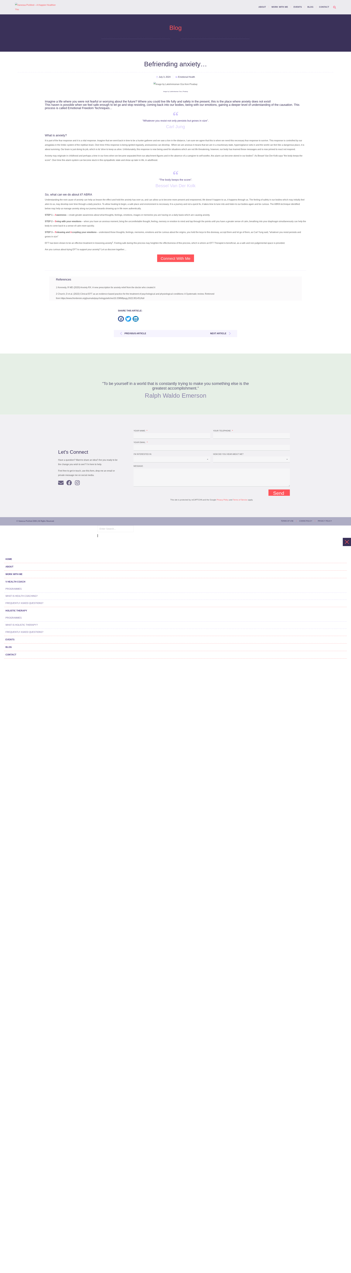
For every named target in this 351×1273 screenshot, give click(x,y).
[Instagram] (77, 482)
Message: (138, 466)
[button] (121, 319)
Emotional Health (186, 77)
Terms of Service (240, 500)
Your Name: (140, 431)
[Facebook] (69, 482)
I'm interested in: (143, 454)
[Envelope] (61, 482)
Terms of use (287, 521)
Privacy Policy (223, 500)
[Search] (97, 535)
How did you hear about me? (228, 454)
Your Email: (140, 442)
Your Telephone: (222, 431)
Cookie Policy (305, 521)
